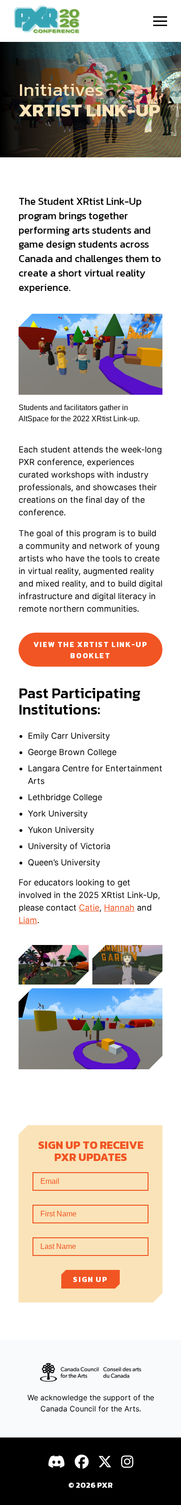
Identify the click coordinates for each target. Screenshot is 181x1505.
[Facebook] (82, 1461)
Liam (28, 920)
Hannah (119, 907)
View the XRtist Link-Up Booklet (90, 650)
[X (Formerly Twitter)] (105, 1461)
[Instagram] (127, 1461)
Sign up (90, 1279)
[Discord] (56, 1461)
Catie (89, 907)
